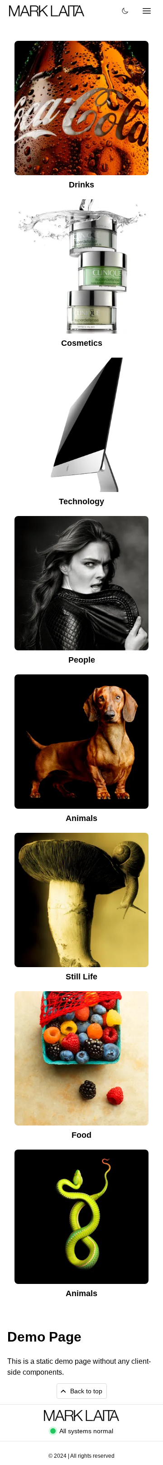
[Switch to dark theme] (125, 11)
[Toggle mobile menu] (146, 11)
